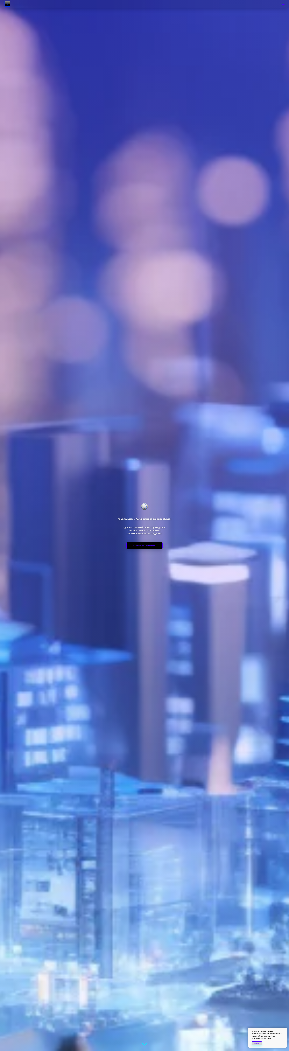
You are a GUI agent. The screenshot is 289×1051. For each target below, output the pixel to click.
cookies (272, 1033)
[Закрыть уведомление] (285, 1029)
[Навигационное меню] (283, 4)
